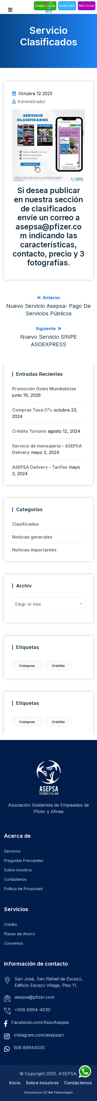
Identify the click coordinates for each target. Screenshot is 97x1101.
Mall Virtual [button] (86, 5)
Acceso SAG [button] (67, 5)
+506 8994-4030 (32, 1009)
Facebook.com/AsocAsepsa (40, 1022)
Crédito (10, 924)
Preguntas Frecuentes (23, 860)
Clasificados (25, 524)
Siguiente (48, 337)
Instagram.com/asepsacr (39, 1035)
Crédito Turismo (29, 431)
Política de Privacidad (23, 888)
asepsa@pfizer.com (34, 997)
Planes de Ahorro (19, 934)
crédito (58, 665)
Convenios (13, 943)
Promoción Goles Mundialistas (44, 388)
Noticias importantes (34, 550)
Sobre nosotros (18, 870)
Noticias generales (32, 537)
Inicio (14, 1082)
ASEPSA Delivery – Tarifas (39, 467)
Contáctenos (15, 879)
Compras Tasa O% (32, 410)
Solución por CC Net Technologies (48, 1092)
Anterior (48, 306)
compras (27, 665)
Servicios (12, 851)
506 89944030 (29, 1047)
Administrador (31, 101)
